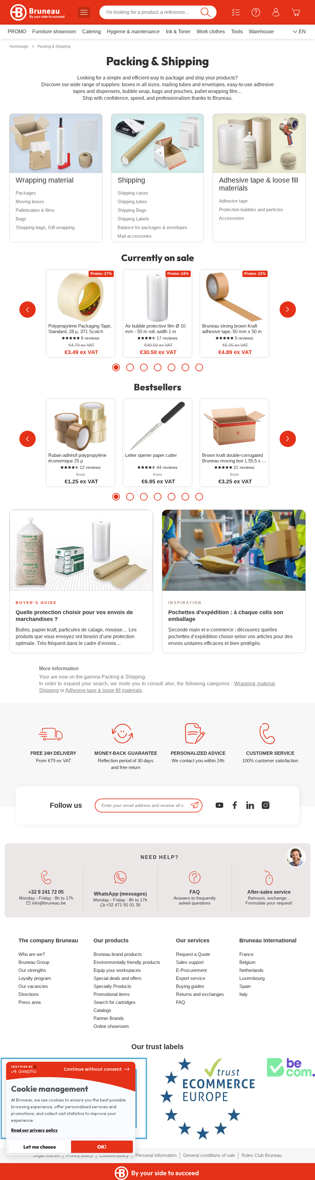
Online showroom (111, 1026)
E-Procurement (191, 970)
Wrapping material (254, 683)
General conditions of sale (209, 1155)
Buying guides (190, 986)
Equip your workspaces (117, 970)
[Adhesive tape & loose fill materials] (259, 143)
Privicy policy (79, 1155)
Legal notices (46, 1155)
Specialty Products (112, 986)
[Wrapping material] (56, 143)
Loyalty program (34, 978)
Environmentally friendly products (127, 962)
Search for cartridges (115, 1002)
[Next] (288, 309)
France (246, 954)
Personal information (156, 1155)
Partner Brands (109, 1018)
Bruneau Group (33, 962)
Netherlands (251, 970)
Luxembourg (252, 978)
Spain (245, 986)
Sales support (190, 962)
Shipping (49, 690)
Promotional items (112, 994)
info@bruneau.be (48, 902)
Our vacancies (33, 986)
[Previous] (27, 309)
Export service (190, 978)
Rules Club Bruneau (261, 1155)
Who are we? (31, 954)
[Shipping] (157, 143)
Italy (243, 994)
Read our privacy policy (34, 1130)
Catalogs (102, 1010)
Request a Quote (193, 954)
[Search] (206, 12)
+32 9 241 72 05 (46, 892)
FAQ (180, 1002)
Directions (28, 994)
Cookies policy (114, 1155)
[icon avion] (194, 805)
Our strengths (32, 970)
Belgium (247, 962)
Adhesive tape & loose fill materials (103, 690)
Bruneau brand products (118, 954)
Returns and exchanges (200, 994)
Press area (29, 1002)
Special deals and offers (118, 978)
